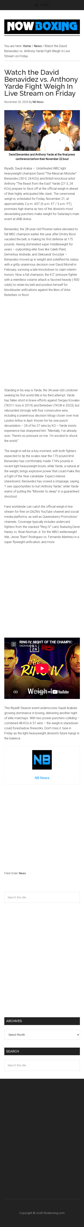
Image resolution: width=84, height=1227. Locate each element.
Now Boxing (42, 26)
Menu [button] (45, 5)
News (22, 873)
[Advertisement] (42, 344)
